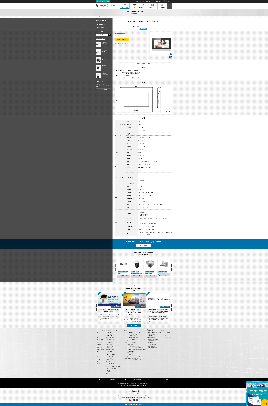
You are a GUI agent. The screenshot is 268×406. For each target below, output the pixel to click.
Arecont (98, 354)
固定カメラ (109, 332)
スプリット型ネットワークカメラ (114, 366)
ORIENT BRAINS (100, 349)
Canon (98, 335)
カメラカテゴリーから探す (112, 330)
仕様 (149, 63)
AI (137, 1)
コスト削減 (165, 335)
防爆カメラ (109, 347)
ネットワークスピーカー (112, 354)
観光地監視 (150, 342)
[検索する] (109, 35)
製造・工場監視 (151, 334)
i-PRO (98, 337)
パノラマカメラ (110, 340)
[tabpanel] (171, 57)
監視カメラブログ (143, 7)
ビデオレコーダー (111, 363)
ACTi (98, 352)
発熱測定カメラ (110, 349)
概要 (138, 63)
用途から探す (164, 330)
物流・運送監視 (151, 346)
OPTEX (98, 363)
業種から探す (150, 330)
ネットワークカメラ (158, 1)
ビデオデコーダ (110, 370)
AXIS (98, 332)
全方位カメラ (110, 342)
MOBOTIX (99, 346)
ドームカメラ (110, 334)
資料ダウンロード (153, 7)
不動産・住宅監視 (152, 344)
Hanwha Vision (100, 339)
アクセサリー (110, 351)
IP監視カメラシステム (128, 330)
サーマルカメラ (110, 339)
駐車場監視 (150, 335)
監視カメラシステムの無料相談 (133, 379)
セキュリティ (165, 334)
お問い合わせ (162, 7)
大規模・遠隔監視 (166, 332)
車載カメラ (109, 344)
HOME (102, 379)
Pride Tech (99, 359)
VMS (143, 1)
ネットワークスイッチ (112, 352)
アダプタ (109, 373)
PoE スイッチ (110, 356)
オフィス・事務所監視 (153, 339)
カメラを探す (125, 7)
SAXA (98, 361)
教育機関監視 (151, 340)
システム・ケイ (168, 1)
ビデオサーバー (110, 371)
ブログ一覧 (134, 325)
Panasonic (99, 344)
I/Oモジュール (110, 359)
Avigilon (98, 351)
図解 (144, 63)
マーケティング (166, 339)
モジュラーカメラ (111, 346)
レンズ (108, 361)
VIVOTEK (99, 334)
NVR (149, 1)
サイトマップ (153, 379)
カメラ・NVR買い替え (167, 337)
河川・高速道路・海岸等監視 (154, 332)
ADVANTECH (100, 347)
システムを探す (134, 7)
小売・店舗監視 (151, 337)
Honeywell (99, 340)
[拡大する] (171, 54)
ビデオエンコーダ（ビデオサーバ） (115, 364)
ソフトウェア (110, 358)
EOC (98, 356)
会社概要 (166, 379)
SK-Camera (99, 342)
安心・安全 (165, 340)
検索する (103, 31)
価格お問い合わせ (122, 39)
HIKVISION (99, 358)
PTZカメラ (109, 335)
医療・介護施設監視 (152, 347)
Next (171, 267)
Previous (115, 267)
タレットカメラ (110, 337)
